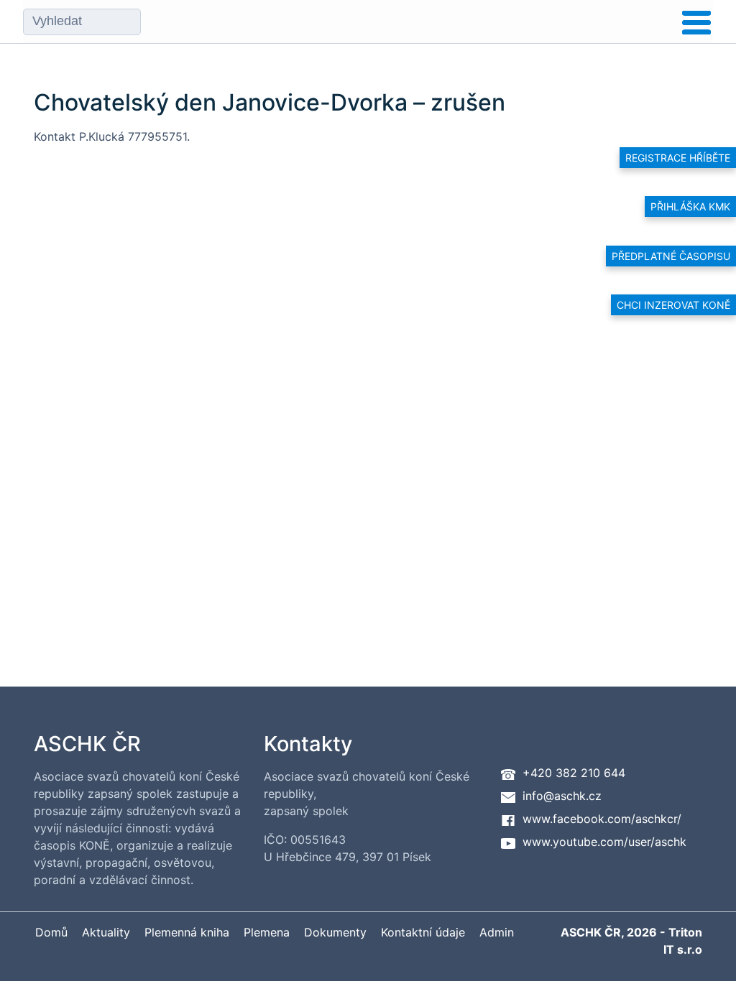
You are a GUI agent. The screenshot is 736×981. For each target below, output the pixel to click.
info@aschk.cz (562, 796)
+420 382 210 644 (574, 773)
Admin (496, 932)
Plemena (267, 932)
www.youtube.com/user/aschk (604, 841)
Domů (51, 932)
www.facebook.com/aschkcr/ (602, 819)
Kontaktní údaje (423, 932)
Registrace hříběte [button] (677, 158)
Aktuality (106, 932)
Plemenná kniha (186, 932)
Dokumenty (335, 932)
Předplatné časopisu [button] (671, 256)
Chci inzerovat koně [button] (673, 305)
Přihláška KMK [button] (690, 206)
